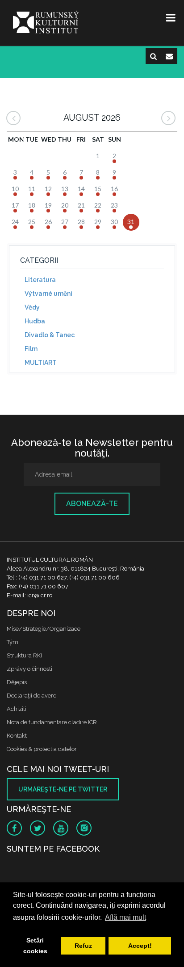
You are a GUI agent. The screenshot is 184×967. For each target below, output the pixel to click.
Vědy (32, 307)
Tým (12, 642)
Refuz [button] (83, 945)
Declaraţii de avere (31, 695)
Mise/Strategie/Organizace (43, 628)
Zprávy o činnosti (29, 668)
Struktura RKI (24, 655)
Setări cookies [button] (35, 946)
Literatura (40, 279)
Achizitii (17, 709)
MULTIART (41, 362)
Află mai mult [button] (125, 917)
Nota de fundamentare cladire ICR (52, 722)
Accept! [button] (140, 945)
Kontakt (17, 735)
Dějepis (17, 682)
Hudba (35, 321)
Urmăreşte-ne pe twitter (62, 789)
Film (31, 348)
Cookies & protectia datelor (42, 749)
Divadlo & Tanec (50, 335)
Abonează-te (92, 503)
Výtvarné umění (48, 293)
